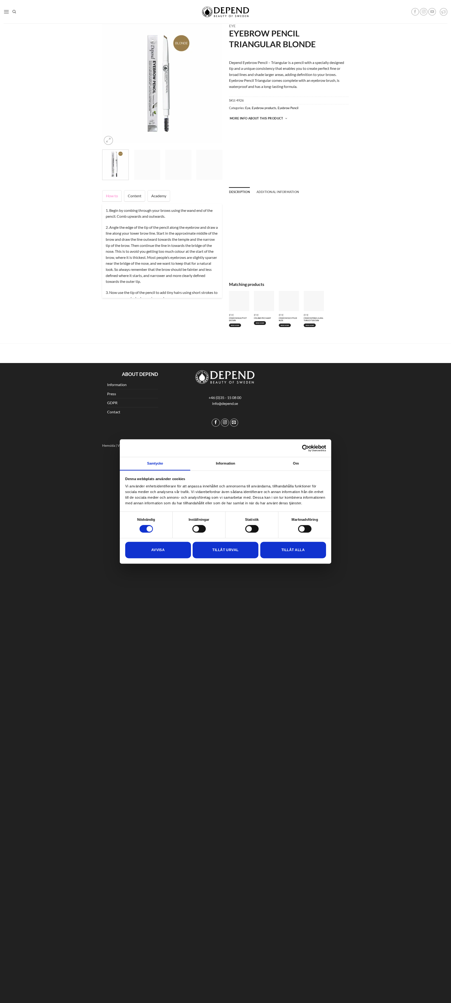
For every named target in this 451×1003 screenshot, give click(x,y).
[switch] (199, 529)
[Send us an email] (234, 384)
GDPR (112, 364)
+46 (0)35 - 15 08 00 (225, 358)
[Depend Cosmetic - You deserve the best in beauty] (225, 12)
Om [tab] (296, 463)
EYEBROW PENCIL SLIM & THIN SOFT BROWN (313, 244)
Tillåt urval (225, 550)
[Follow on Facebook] (415, 12)
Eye (232, 26)
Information (117, 346)
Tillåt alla (293, 550)
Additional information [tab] (278, 192)
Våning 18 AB (127, 407)
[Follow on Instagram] (424, 12)
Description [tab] (239, 192)
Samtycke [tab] (155, 463)
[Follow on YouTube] (432, 12)
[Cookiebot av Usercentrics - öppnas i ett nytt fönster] (305, 448)
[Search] (14, 11)
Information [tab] (225, 463)
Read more (235, 249)
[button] (6, 11)
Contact (113, 373)
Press (111, 355)
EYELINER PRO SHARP (262, 243)
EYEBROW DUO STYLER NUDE (288, 244)
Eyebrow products (264, 108)
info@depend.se (225, 365)
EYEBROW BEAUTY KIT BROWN (238, 244)
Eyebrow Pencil (288, 108)
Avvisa (158, 550)
